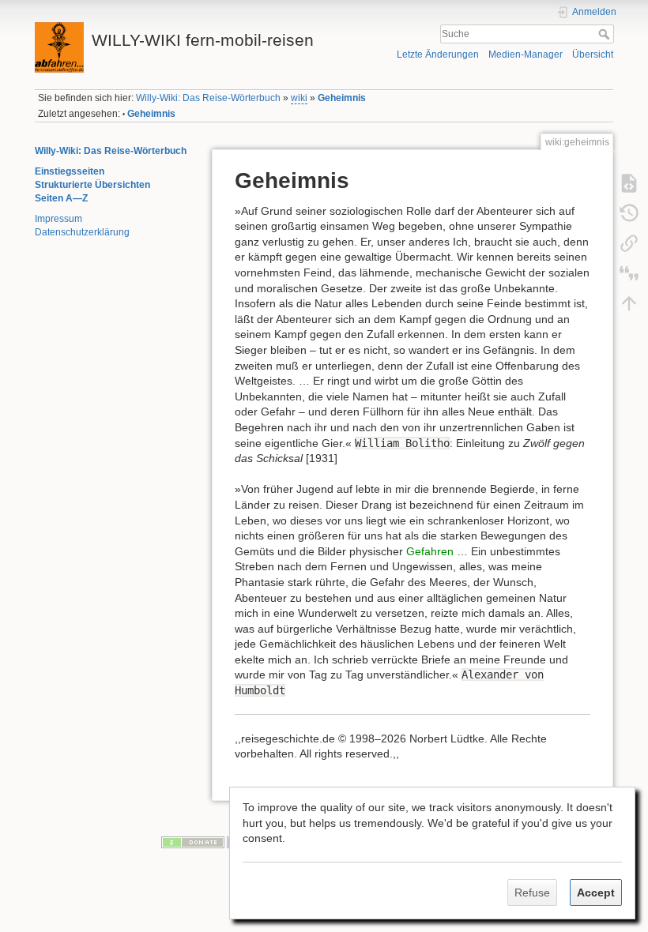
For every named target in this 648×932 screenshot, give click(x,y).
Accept (596, 892)
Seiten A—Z (61, 198)
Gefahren (430, 551)
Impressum (58, 218)
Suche (605, 33)
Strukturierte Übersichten (92, 184)
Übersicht (592, 54)
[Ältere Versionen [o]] (629, 212)
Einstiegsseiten (69, 171)
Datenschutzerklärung (82, 232)
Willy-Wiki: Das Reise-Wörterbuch (208, 97)
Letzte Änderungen (438, 54)
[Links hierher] (629, 242)
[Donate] (192, 841)
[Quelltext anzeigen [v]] (629, 182)
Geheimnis (342, 97)
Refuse (532, 892)
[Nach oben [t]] (629, 302)
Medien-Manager (525, 54)
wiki (299, 97)
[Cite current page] (629, 272)
